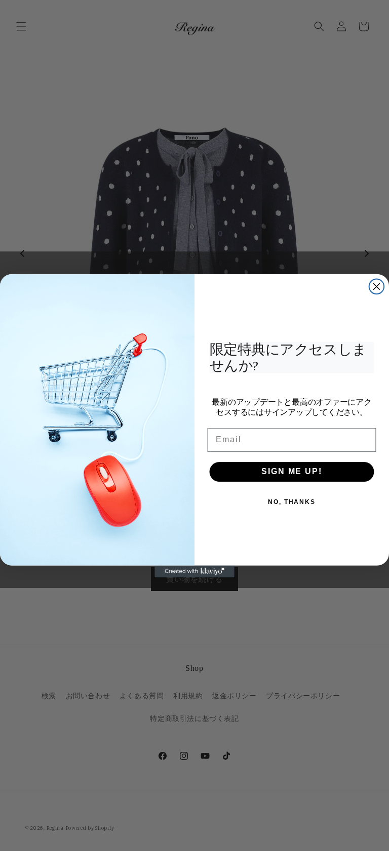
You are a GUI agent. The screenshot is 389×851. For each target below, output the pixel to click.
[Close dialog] (376, 286)
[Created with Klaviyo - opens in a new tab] (194, 571)
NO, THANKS (292, 501)
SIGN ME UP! (291, 471)
